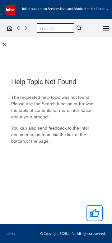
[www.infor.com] (10, 9)
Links (11, 233)
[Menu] (105, 27)
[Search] (78, 28)
